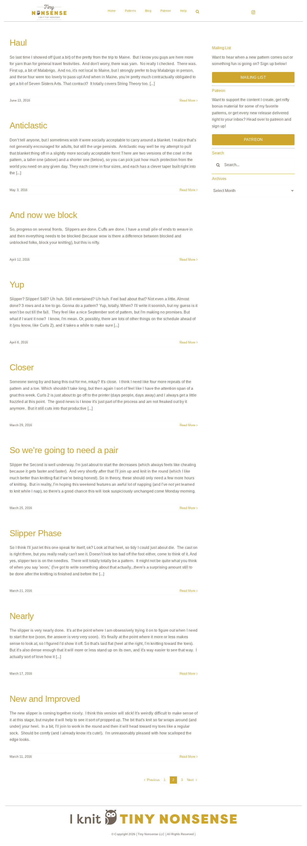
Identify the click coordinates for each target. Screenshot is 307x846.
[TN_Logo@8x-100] (49, 5)
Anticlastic (28, 125)
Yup (17, 284)
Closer (22, 367)
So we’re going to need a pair (64, 450)
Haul (18, 43)
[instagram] (253, 12)
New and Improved (45, 699)
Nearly (22, 616)
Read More (187, 100)
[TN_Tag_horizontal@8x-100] (153, 808)
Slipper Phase (36, 533)
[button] (197, 12)
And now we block (43, 215)
